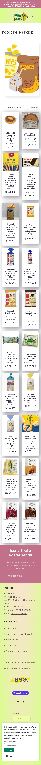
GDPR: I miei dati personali (17, 668)
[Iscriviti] (34, 576)
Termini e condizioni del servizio (20, 662)
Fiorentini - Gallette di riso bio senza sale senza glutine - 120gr (11, 273)
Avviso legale (10, 657)
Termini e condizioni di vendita (19, 634)
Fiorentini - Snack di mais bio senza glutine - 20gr (10, 314)
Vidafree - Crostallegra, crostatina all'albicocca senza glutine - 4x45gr (30, 484)
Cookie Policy (10, 645)
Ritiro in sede (10, 628)
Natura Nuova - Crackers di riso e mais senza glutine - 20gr (11, 356)
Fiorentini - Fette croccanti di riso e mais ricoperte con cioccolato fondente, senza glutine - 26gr (30, 182)
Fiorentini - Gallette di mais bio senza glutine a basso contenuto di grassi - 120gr (11, 229)
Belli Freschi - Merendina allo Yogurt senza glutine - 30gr (30, 136)
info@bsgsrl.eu (19, 613)
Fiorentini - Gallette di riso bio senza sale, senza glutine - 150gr (30, 273)
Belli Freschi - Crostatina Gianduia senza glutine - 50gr (11, 137)
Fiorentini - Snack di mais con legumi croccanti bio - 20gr (30, 315)
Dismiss (9, 756)
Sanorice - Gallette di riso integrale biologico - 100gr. (11, 398)
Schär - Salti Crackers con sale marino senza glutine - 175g (30, 440)
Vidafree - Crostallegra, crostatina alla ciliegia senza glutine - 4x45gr (11, 528)
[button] (5, 16)
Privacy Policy (11, 639)
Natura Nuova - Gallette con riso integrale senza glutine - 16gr (30, 356)
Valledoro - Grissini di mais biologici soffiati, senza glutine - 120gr (11, 483)
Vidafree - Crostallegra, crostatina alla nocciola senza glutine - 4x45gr (30, 528)
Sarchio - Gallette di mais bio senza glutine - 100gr (30, 397)
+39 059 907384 (22, 610)
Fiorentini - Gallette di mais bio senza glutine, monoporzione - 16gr (30, 229)
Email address (10, 742)
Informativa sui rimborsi (16, 651)
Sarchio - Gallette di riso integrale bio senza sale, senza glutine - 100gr (11, 441)
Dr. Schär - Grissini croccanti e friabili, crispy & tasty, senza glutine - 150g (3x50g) (11, 180)
